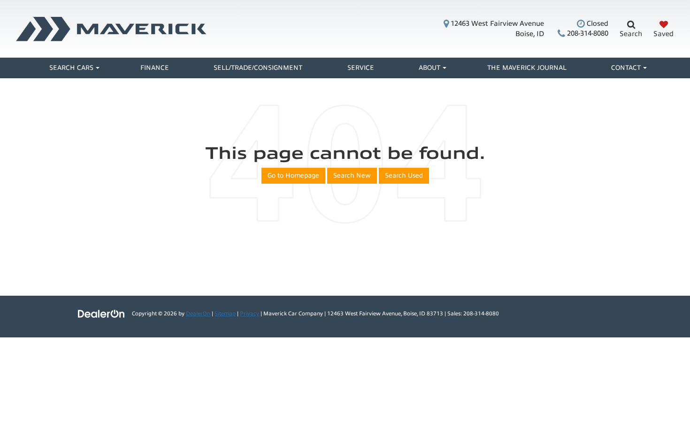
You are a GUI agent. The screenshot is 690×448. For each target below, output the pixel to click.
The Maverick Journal (527, 67)
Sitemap (225, 313)
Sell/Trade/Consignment (258, 67)
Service (360, 67)
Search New (352, 175)
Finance (154, 67)
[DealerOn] (101, 313)
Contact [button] (626, 67)
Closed (596, 23)
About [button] (429, 67)
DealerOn (198, 313)
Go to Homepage (293, 175)
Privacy (249, 313)
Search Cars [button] (71, 67)
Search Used (404, 175)
